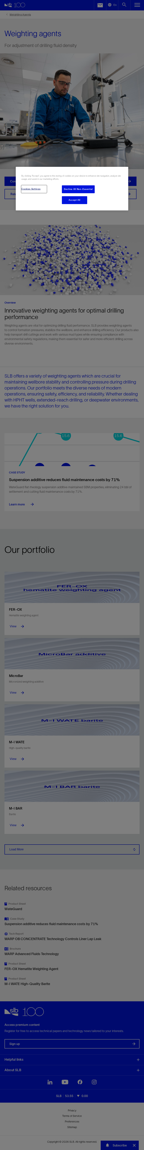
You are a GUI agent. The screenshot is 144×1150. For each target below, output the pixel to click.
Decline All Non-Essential (78, 189)
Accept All (74, 200)
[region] (72, 188)
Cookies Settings (30, 189)
